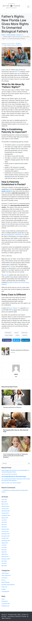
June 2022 (4, 522)
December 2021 (6, 533)
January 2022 (5, 531)
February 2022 (5, 529)
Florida (17, 335)
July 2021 (4, 545)
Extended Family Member (8, 584)
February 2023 (5, 506)
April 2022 (4, 526)
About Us (4, 614)
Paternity (24, 335)
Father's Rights (9, 335)
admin (19, 43)
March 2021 (5, 554)
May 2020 (4, 561)
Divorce (13, 45)
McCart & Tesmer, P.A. (13, 308)
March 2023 (5, 504)
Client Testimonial (6, 575)
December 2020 (6, 558)
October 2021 (5, 538)
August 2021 (5, 542)
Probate (4, 589)
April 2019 (4, 565)
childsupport (8, 332)
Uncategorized (5, 591)
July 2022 (4, 520)
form (27, 308)
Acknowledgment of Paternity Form (14, 234)
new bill (6, 275)
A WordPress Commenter (9, 490)
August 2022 (5, 517)
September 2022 (6, 515)
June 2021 (4, 547)
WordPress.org (5, 605)
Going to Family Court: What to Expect (11, 482)
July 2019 (4, 563)
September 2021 (6, 540)
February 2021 (5, 556)
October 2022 (5, 513)
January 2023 (5, 508)
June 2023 (4, 499)
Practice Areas (12, 614)
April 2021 (4, 552)
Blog (19, 614)
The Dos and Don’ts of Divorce (9, 474)
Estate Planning (5, 582)
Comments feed (6, 603)
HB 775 (17, 71)
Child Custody (7, 45)
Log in (3, 599)
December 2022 (6, 510)
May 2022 (4, 524)
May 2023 (4, 501)
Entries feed (5, 601)
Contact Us (25, 614)
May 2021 (4, 549)
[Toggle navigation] (28, 6)
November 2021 (6, 536)
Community (4, 577)
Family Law (19, 45)
